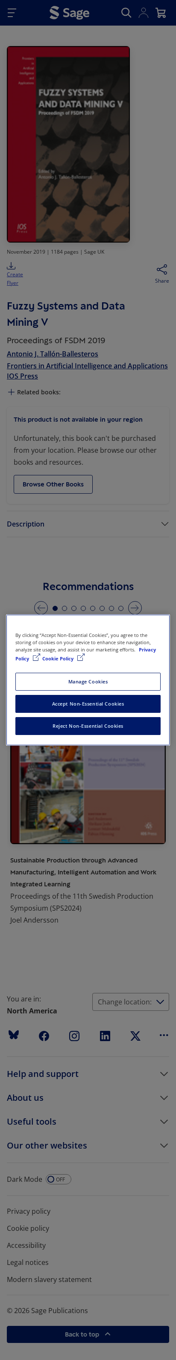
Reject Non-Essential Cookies (88, 726)
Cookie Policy (58, 658)
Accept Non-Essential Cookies (88, 703)
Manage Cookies (88, 681)
